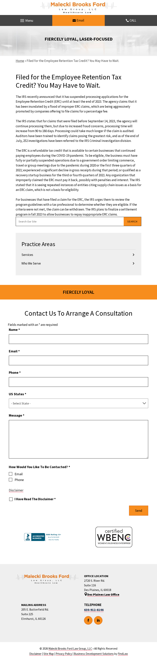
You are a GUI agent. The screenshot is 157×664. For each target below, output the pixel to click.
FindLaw (123, 654)
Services (27, 255)
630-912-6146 (94, 610)
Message (16, 415)
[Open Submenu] (133, 254)
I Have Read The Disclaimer (35, 499)
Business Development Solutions (94, 654)
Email (80, 20)
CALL (133, 20)
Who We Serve (31, 263)
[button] (26, 20)
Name (14, 329)
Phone (15, 372)
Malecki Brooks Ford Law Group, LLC (70, 648)
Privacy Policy (64, 654)
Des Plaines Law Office (103, 594)
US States (17, 394)
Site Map (48, 654)
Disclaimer (16, 490)
